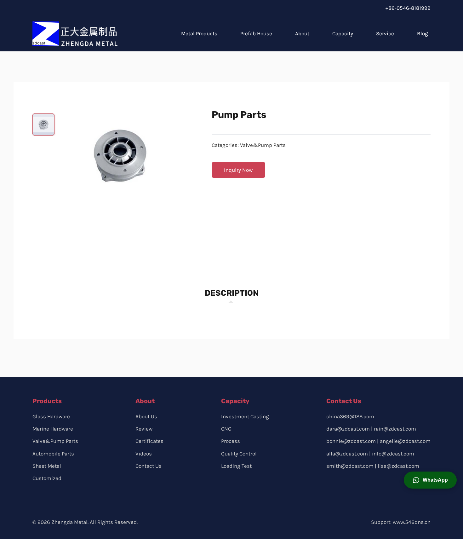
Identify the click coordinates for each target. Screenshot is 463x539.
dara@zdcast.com (348, 429)
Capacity (342, 33)
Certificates (149, 441)
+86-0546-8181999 (408, 8)
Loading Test (236, 466)
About (302, 33)
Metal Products (199, 33)
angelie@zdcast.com (405, 441)
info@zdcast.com (393, 453)
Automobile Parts (53, 453)
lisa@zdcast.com (398, 466)
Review (143, 429)
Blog (422, 33)
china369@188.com (350, 416)
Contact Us (148, 466)
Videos (143, 453)
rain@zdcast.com (395, 429)
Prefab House (256, 33)
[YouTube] (375, 8)
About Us (146, 416)
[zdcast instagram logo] (346, 483)
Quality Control (239, 453)
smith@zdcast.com (350, 466)
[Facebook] (348, 8)
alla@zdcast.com (347, 453)
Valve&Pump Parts (263, 145)
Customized (46, 478)
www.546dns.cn (412, 522)
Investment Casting (245, 416)
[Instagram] (362, 8)
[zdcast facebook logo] (331, 483)
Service (385, 33)
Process (230, 441)
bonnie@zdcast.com (351, 441)
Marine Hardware (52, 429)
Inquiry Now (238, 170)
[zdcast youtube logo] (360, 483)
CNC (226, 429)
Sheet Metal (46, 466)
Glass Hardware (51, 416)
